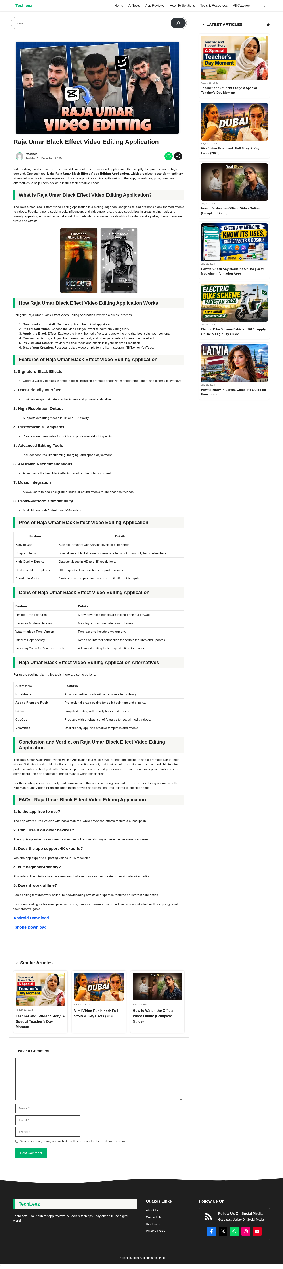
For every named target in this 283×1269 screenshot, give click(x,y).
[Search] (178, 23)
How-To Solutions (182, 5)
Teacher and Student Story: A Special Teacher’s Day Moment (40, 1021)
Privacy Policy (155, 1231)
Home (118, 5)
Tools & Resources (214, 5)
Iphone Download (30, 927)
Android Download (31, 918)
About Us (152, 1210)
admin (33, 154)
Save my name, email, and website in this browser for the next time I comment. (75, 1141)
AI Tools (134, 5)
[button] (263, 5)
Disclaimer (153, 1224)
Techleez (23, 5)
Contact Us (153, 1217)
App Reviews (154, 5)
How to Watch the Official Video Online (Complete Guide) (153, 1016)
